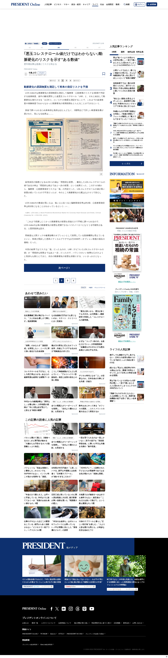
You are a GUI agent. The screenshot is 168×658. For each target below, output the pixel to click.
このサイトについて (48, 623)
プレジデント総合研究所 (29, 644)
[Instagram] (71, 609)
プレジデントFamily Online (94, 634)
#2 (30, 47)
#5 (75, 47)
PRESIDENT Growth (29, 634)
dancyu (52, 634)
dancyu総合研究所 (46, 644)
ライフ (95, 4)
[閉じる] (166, 656)
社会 (102, 4)
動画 (117, 4)
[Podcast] (84, 609)
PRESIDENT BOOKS (75, 634)
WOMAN (43, 634)
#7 (99, 47)
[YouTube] (91, 608)
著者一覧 (35, 623)
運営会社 (126, 623)
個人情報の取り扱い (81, 623)
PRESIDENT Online (30, 69)
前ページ (53, 80)
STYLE (61, 634)
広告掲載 (117, 623)
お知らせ (25, 623)
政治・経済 (76, 4)
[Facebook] (51, 608)
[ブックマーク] (103, 73)
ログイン (141, 4)
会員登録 (153, 4)
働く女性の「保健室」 (32, 43)
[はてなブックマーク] (64, 609)
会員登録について (64, 623)
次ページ (76, 80)
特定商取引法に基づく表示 (101, 623)
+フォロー (42, 72)
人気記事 (48, 4)
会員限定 (109, 4)
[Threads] (77, 609)
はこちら (127, 282)
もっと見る (126, 163)
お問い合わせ (137, 623)
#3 (42, 47)
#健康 (45, 43)
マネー (66, 4)
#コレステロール (55, 43)
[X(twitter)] (57, 609)
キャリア (86, 4)
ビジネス (57, 4)
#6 (87, 47)
